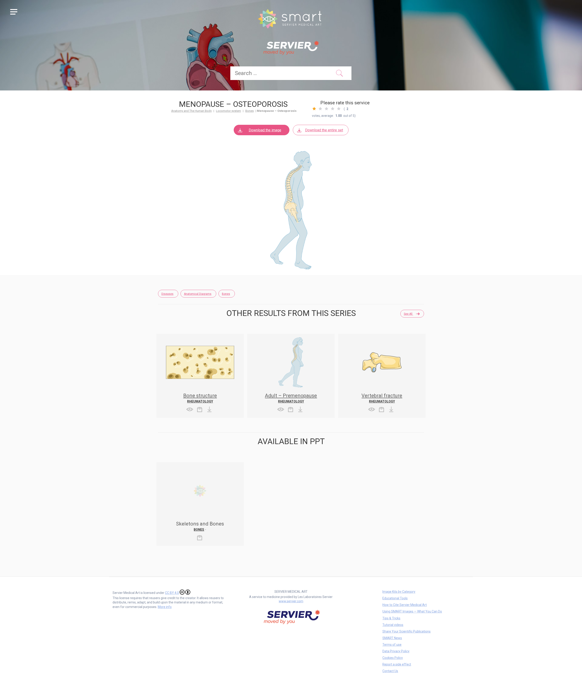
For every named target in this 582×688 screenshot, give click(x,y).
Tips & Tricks (391, 618)
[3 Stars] (326, 108)
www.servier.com (291, 601)
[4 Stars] (332, 108)
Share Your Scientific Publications (406, 631)
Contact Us (390, 671)
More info (165, 607)
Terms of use (391, 644)
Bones (249, 111)
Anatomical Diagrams (197, 293)
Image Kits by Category (398, 591)
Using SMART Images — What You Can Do (412, 611)
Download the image (265, 130)
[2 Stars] (320, 108)
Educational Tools (395, 598)
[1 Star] (314, 108)
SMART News (392, 638)
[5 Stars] (338, 108)
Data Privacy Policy (395, 651)
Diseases (167, 293)
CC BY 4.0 (172, 593)
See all (408, 313)
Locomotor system (228, 111)
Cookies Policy (392, 658)
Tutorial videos (392, 625)
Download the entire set (324, 130)
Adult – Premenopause (291, 395)
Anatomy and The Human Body (191, 111)
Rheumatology (200, 401)
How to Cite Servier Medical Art (404, 605)
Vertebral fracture (381, 395)
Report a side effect (396, 664)
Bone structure (200, 395)
